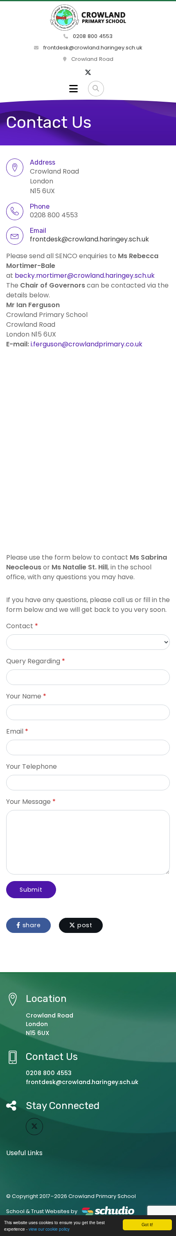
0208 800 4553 (92, 36)
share (30, 925)
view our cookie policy (49, 1229)
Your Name (23, 696)
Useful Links (24, 1153)
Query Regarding (33, 661)
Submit (31, 890)
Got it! (147, 1224)
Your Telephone (31, 766)
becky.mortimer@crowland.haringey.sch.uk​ (85, 275)
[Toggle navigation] (73, 88)
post (84, 925)
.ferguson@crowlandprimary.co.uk (87, 344)
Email (14, 731)
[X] (88, 73)
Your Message (28, 801)
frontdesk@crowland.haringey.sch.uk (92, 47)
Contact (19, 626)
